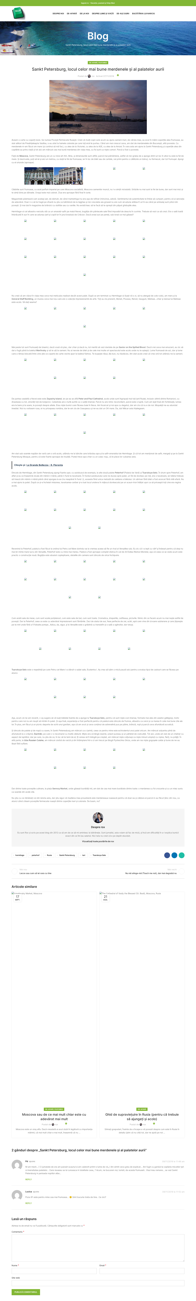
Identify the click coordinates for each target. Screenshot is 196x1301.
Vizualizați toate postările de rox (98, 841)
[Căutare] (183, 14)
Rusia (49, 855)
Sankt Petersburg (67, 855)
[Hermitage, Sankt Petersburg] (38, 176)
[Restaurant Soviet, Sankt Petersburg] (98, 757)
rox (93, 76)
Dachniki (38, 734)
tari (83, 855)
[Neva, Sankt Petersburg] (127, 367)
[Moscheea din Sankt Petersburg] (38, 367)
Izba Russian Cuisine (34, 740)
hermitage (19, 855)
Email (103, 1265)
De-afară (93, 63)
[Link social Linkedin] (174, 855)
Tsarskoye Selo (99, 855)
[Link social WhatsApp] (182, 855)
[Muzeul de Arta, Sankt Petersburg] (98, 333)
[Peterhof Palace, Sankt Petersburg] (38, 499)
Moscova (23, 156)
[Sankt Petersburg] (68, 176)
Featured (102, 63)
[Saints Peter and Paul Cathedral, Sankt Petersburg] (127, 385)
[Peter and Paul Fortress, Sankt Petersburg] (157, 367)
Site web (16, 1277)
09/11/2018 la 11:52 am (173, 1191)
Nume (15, 1265)
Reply (28, 1179)
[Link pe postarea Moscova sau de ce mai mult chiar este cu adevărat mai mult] (54, 1000)
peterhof (35, 855)
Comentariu (18, 1231)
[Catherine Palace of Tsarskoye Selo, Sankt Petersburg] (38, 686)
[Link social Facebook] (167, 855)
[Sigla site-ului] (18, 13)
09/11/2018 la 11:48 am (173, 1161)
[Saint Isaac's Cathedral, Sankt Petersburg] (127, 422)
